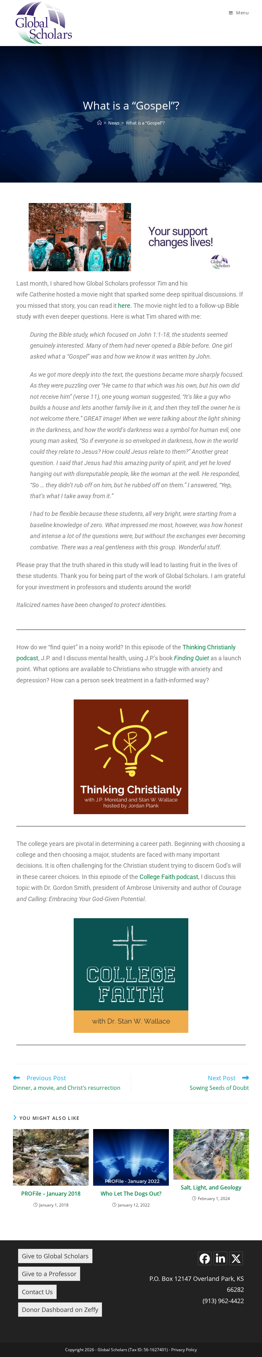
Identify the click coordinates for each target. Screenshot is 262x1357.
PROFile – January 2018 (51, 1193)
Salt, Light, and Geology (211, 1187)
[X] (236, 1258)
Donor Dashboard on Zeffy (60, 1309)
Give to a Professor (49, 1274)
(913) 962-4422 (223, 1301)
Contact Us (37, 1292)
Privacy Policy (184, 1350)
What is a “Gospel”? (145, 123)
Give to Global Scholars (55, 1256)
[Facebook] (205, 1258)
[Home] (99, 123)
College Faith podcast (169, 876)
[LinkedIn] (220, 1258)
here (124, 305)
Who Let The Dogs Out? (131, 1193)
